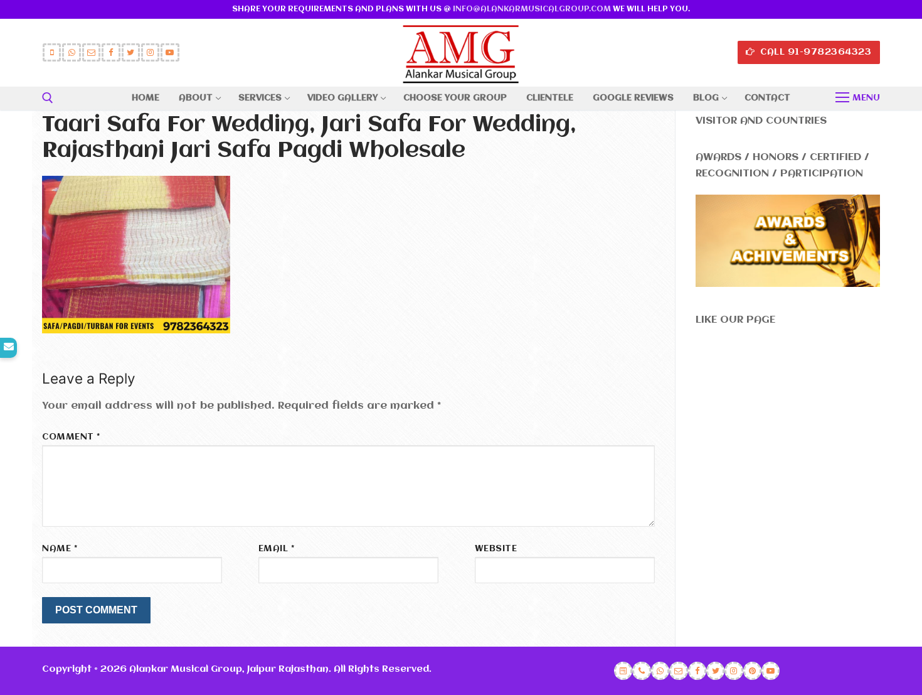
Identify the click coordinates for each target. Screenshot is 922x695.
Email (276, 549)
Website (496, 549)
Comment (71, 437)
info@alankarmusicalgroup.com (532, 9)
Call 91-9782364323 (815, 52)
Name (59, 549)
